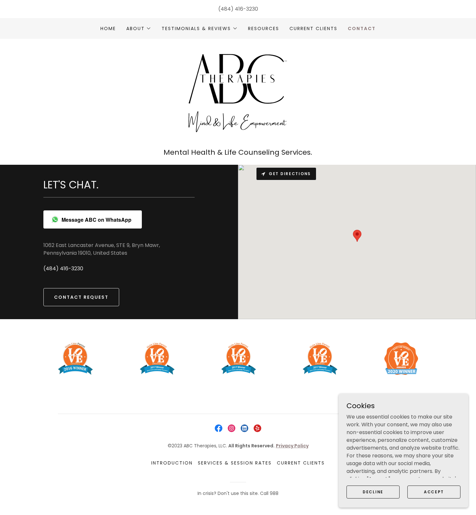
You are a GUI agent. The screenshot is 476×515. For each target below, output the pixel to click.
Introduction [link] (172, 463)
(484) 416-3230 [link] (238, 9)
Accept (434, 491)
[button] (138, 28)
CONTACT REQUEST (81, 297)
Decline (373, 491)
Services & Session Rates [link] (235, 463)
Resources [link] (263, 28)
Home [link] (108, 28)
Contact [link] (362, 28)
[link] (237, 95)
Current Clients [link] (313, 28)
